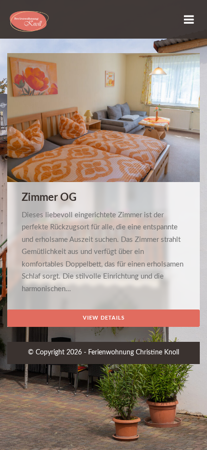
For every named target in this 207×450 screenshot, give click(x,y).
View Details (104, 318)
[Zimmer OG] (103, 122)
